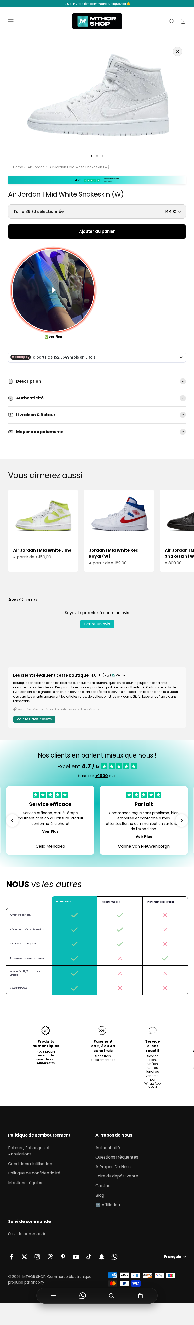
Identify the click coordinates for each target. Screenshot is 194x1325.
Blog (99, 1195)
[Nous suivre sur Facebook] (11, 1256)
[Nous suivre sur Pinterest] (63, 1256)
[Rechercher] (111, 1295)
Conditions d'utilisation (30, 1164)
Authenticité (107, 1148)
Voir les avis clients (34, 719)
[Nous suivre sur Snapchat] (101, 1256)
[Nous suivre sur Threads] (50, 1256)
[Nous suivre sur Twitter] (24, 1256)
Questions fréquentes (116, 1157)
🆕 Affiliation (107, 1205)
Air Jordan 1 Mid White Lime (42, 550)
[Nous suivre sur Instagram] (37, 1256)
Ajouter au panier (97, 231)
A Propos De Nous (113, 1167)
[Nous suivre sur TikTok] (88, 1256)
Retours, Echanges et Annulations (29, 1151)
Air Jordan (36, 167)
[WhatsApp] (82, 1295)
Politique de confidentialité (34, 1173)
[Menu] (53, 1295)
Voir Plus (50, 831)
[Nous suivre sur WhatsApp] (114, 1256)
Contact (103, 1186)
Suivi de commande (27, 1234)
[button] (12, 820)
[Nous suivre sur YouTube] (75, 1256)
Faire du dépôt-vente (116, 1176)
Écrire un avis (97, 624)
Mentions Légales (25, 1183)
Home (18, 167)
